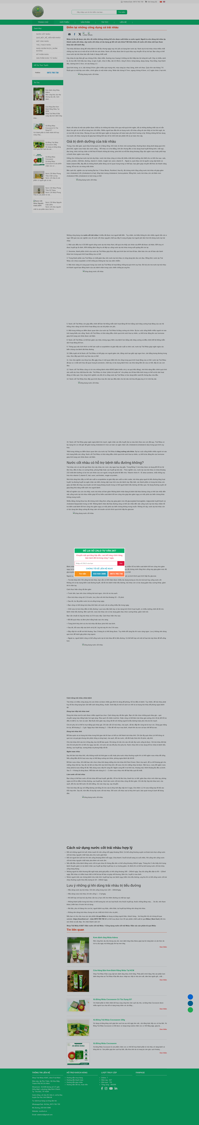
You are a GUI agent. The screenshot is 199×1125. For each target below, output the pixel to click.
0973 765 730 (116, 574)
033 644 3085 (99, 574)
